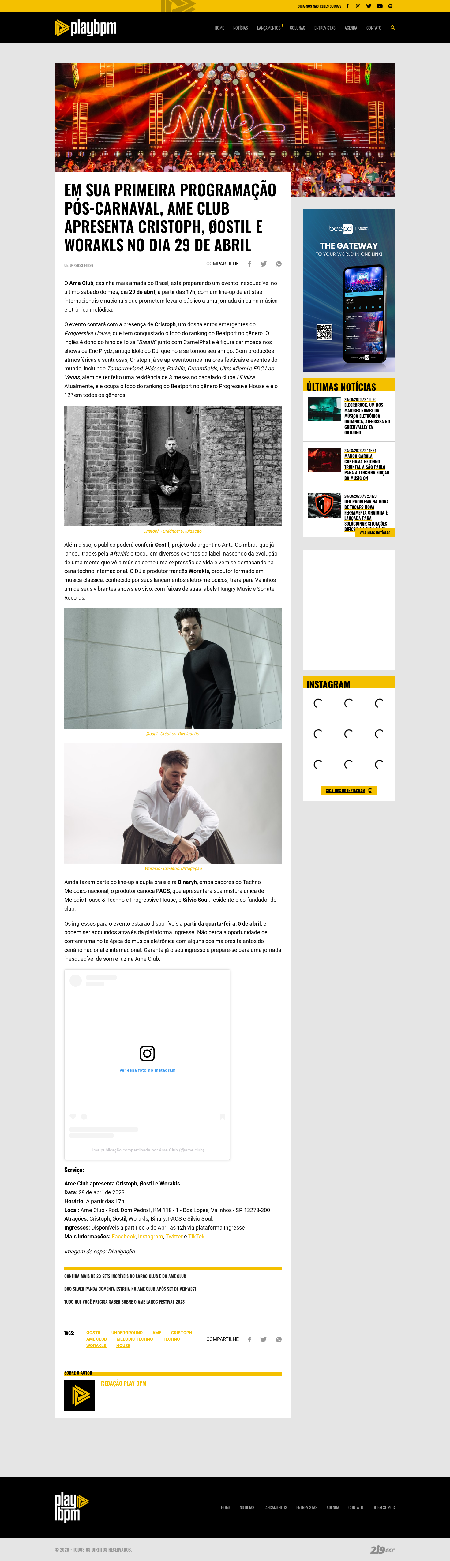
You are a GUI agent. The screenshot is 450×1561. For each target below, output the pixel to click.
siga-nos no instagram (345, 790)
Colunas (297, 27)
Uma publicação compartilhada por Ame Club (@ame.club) (147, 1149)
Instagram (150, 1236)
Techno (171, 1339)
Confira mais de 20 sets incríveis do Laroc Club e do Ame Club (125, 1276)
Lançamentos (269, 27)
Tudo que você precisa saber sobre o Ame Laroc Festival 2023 (124, 1301)
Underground (127, 1332)
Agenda (351, 27)
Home (219, 27)
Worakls (96, 1345)
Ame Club (96, 1339)
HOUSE (123, 1345)
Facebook (124, 1236)
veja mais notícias (375, 532)
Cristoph (181, 1332)
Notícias (240, 27)
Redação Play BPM (123, 1383)
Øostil (94, 1332)
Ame (156, 1332)
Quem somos (384, 1507)
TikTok (196, 1236)
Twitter (175, 1236)
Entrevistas (325, 27)
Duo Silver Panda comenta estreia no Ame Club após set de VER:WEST (130, 1289)
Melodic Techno (135, 1339)
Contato (373, 27)
